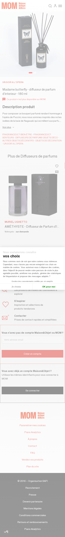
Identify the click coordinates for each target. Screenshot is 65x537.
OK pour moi (48, 286)
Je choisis (16, 286)
